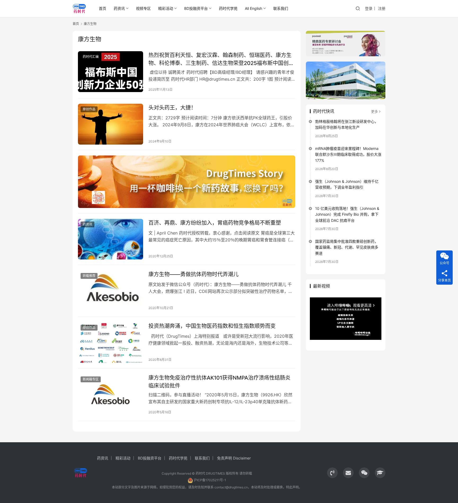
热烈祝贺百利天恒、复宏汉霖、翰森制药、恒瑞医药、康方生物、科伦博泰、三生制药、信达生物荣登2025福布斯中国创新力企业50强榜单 (221, 59)
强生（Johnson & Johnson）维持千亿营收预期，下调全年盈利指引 (346, 184)
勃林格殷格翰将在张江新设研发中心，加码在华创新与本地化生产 (346, 124)
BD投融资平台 (196, 8)
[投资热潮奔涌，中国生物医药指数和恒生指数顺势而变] (110, 342)
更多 (374, 111)
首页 (102, 8)
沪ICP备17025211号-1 (210, 480)
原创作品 (89, 109)
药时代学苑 (228, 8)
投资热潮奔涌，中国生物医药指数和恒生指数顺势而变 (212, 326)
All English (253, 8)
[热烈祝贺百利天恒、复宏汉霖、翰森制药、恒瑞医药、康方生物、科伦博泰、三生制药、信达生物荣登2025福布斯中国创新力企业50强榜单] (110, 71)
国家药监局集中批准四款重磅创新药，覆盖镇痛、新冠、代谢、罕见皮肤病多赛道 (346, 247)
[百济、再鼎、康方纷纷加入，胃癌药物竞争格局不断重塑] (110, 239)
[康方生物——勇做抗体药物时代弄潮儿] (110, 290)
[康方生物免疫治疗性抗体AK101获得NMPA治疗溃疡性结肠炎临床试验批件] (110, 394)
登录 (368, 8)
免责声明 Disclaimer (234, 458)
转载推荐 (89, 276)
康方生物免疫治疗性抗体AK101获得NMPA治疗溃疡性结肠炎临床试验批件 (219, 382)
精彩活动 (165, 8)
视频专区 (143, 8)
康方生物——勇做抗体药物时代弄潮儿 (193, 274)
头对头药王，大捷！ (172, 108)
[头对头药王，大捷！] (110, 124)
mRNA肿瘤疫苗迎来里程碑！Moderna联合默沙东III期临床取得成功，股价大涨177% (348, 154)
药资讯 (119, 8)
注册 (381, 8)
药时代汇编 (91, 57)
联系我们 (280, 8)
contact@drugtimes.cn (231, 487)
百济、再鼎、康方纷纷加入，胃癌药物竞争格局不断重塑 (214, 223)
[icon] (332, 472)
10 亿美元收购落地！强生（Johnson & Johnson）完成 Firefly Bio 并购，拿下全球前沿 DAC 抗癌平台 (347, 214)
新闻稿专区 (91, 379)
